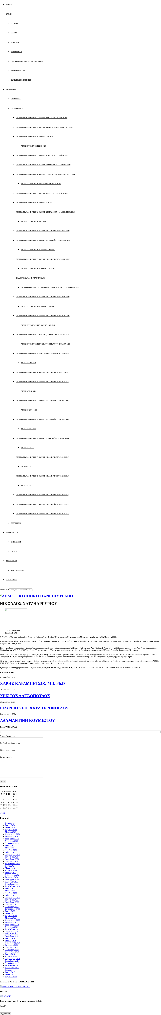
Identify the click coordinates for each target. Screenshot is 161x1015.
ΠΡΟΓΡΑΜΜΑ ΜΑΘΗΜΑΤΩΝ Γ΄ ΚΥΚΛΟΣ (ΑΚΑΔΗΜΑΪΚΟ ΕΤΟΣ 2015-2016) (42, 504)
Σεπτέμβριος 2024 (12, 864)
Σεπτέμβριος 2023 (12, 886)
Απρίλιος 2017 (11, 977)
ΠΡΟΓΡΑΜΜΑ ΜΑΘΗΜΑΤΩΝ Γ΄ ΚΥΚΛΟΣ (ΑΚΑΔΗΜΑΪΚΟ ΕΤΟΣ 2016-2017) (42, 457)
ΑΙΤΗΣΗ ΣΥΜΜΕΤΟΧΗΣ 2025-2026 (33, 146)
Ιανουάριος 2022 (11, 922)
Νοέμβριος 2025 (11, 841)
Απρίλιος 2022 (11, 916)
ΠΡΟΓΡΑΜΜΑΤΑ (17, 108)
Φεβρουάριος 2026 (12, 834)
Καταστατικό (16, 52)
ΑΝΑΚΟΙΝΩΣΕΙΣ (12, 532)
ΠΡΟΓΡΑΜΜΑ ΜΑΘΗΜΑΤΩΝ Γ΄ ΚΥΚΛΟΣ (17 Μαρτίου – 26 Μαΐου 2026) (42, 118)
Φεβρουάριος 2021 (12, 931)
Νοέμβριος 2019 (11, 947)
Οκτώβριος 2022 (11, 907)
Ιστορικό (14, 23)
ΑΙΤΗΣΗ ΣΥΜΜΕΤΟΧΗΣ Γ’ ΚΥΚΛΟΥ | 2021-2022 (38, 268)
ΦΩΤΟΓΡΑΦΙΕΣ (11, 561)
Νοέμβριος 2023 (11, 882)
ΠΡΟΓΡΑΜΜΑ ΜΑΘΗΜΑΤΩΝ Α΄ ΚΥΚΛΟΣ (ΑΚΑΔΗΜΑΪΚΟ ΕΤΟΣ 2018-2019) (42, 382)
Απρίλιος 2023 (11, 893)
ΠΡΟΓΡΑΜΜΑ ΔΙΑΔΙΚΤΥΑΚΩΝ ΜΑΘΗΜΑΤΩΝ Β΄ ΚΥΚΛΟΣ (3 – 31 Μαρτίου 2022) (50, 287)
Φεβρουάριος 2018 (12, 959)
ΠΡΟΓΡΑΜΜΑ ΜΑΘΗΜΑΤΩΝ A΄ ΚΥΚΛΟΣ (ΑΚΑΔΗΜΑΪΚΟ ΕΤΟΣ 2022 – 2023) (43, 240)
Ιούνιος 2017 (10, 972)
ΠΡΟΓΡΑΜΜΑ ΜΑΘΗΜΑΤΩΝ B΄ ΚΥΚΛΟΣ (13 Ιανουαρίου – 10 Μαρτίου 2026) (44, 127)
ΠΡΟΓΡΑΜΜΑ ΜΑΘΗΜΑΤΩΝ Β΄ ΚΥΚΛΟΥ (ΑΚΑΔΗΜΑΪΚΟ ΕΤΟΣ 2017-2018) (42, 419)
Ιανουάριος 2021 (11, 934)
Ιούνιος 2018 (10, 954)
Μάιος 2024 (10, 868)
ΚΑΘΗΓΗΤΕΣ (16, 99)
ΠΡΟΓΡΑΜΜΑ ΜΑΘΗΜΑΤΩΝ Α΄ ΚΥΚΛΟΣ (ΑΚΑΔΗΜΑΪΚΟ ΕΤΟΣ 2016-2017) (42, 495)
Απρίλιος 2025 (11, 850)
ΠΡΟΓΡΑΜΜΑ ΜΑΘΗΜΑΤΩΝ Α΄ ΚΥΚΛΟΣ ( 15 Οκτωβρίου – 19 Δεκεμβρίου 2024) (45, 174)
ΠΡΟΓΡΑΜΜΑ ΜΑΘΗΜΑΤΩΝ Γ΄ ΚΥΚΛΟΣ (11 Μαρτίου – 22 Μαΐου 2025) (42, 155)
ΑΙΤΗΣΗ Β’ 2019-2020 (28, 363)
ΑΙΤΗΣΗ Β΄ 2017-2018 (28, 429)
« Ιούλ (2, 813)
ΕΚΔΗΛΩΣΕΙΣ (16, 542)
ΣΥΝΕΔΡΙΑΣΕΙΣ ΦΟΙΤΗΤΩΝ (21, 80)
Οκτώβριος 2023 (11, 884)
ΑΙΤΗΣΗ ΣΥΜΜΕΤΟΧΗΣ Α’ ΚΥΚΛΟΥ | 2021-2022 (38, 325)
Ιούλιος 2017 (10, 970)
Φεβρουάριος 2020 (12, 943)
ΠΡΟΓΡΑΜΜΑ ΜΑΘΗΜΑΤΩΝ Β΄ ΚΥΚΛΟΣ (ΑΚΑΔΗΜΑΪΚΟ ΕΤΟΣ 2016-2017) (42, 476)
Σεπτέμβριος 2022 (12, 909)
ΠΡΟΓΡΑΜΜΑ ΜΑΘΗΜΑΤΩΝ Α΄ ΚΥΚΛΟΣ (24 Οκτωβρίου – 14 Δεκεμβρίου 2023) (45, 212)
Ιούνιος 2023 (10, 888)
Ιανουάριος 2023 (11, 900)
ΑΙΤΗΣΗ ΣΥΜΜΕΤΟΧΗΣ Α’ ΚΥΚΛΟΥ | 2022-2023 (38, 250)
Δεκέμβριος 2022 (12, 902)
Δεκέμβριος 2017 (12, 961)
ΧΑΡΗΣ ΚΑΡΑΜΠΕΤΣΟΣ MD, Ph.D (32, 683)
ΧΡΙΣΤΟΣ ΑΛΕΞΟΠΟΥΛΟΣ (25, 695)
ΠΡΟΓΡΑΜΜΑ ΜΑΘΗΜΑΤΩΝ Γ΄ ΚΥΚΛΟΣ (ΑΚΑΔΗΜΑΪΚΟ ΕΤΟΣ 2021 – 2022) (43, 259)
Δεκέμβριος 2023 (12, 879)
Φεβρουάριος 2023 (12, 897)
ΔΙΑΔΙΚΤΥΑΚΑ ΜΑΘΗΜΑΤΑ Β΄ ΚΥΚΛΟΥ (30, 278)
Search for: (4, 590)
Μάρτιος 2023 (10, 895)
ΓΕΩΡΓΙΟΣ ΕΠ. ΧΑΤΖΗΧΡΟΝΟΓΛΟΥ (34, 708)
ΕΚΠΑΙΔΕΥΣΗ (11, 89)
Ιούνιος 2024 (10, 866)
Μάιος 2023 (10, 891)
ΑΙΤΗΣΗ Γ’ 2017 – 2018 (29, 410)
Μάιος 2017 (10, 974)
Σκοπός (14, 33)
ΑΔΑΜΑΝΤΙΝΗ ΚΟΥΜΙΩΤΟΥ (27, 720)
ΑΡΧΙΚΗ (9, 5)
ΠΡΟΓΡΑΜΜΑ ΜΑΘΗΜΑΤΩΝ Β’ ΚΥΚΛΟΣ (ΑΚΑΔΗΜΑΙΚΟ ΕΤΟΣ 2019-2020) (42, 353)
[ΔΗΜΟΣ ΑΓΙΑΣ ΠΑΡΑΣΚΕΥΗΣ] (15, 986)
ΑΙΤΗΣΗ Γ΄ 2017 (26, 466)
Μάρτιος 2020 (10, 940)
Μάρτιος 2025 (10, 852)
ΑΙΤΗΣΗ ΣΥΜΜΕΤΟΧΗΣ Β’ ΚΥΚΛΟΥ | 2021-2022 (38, 306)
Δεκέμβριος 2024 (12, 859)
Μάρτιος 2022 (10, 918)
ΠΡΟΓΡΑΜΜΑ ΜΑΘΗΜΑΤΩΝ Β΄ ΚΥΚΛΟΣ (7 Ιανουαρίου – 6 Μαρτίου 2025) (43, 165)
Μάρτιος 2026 (10, 832)
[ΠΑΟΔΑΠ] (5, 996)
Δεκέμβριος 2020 (12, 936)
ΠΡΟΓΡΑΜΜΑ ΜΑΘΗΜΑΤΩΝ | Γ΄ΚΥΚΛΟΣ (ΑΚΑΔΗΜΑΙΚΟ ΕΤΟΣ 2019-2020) (42, 334)
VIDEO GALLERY (17, 570)
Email (3, 1006)
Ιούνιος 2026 (10, 825)
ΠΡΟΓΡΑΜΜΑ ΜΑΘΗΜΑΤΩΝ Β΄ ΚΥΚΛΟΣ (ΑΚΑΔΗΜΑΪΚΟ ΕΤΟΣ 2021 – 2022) (43, 297)
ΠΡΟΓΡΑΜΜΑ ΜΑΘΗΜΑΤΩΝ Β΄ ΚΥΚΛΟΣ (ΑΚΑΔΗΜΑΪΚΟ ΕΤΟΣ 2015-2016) (42, 514)
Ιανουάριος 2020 (11, 945)
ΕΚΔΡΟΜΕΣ (15, 551)
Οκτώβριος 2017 (11, 963)
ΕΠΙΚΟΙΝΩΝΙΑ (11, 580)
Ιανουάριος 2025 (11, 857)
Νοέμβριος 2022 (11, 904)
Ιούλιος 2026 (10, 823)
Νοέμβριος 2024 (11, 861)
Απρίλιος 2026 (11, 830)
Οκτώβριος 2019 (11, 950)
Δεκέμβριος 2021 (12, 925)
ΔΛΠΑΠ (8, 14)
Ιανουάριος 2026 (11, 836)
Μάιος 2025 (10, 848)
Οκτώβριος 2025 (11, 843)
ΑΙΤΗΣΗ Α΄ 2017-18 (27, 448)
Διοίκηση (15, 42)
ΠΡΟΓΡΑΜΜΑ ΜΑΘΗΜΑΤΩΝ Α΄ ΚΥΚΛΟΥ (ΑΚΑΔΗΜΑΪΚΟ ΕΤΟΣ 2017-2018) (42, 438)
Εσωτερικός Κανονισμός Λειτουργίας (27, 61)
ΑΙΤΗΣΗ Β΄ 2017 (26, 485)
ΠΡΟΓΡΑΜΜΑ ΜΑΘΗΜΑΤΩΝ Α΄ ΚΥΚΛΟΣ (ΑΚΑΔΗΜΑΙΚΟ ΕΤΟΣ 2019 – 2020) (43, 372)
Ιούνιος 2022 (10, 911)
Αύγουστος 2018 (12, 952)
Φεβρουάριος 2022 (12, 920)
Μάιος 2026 (10, 827)
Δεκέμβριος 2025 (12, 839)
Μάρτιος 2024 (10, 873)
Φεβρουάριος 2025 (12, 854)
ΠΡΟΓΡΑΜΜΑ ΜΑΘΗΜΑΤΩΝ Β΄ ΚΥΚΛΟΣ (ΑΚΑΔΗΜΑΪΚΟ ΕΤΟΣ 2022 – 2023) (43, 231)
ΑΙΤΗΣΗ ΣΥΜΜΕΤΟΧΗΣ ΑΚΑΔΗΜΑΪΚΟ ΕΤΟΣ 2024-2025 (41, 184)
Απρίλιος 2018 (11, 956)
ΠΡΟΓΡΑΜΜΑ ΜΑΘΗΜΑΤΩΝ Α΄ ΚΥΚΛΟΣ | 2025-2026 (34, 137)
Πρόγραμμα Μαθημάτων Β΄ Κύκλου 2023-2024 (34, 203)
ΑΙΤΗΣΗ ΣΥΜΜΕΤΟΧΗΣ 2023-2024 (33, 221)
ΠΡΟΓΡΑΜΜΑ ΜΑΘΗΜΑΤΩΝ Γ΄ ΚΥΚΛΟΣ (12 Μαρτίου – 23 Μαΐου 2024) (42, 193)
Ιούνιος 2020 (10, 938)
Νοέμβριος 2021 (11, 927)
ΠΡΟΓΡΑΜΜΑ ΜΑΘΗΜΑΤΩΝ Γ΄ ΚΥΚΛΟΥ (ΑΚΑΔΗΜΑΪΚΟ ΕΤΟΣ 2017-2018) (42, 400)
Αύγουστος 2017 (12, 968)
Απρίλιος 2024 (11, 870)
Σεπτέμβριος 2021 (12, 929)
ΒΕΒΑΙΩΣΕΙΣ (16, 523)
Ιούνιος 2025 (10, 845)
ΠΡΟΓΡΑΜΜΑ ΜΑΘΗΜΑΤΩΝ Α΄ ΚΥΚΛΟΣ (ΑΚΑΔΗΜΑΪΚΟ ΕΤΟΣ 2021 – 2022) (43, 316)
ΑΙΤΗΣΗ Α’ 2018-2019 (28, 391)
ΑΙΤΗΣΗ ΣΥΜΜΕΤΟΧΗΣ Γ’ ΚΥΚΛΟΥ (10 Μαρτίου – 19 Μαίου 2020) (45, 344)
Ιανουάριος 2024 (11, 877)
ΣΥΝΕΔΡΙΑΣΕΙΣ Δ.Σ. (18, 71)
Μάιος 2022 (10, 913)
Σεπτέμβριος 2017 (12, 965)
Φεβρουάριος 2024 (12, 875)
